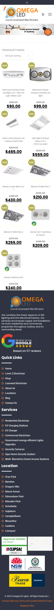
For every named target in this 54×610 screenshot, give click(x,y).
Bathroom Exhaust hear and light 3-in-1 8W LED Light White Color (13, 93)
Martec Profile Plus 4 (13, 232)
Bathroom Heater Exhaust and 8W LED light (40, 93)
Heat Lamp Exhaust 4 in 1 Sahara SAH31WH (13, 139)
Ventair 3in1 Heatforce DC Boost (40, 233)
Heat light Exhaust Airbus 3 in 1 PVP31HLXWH (40, 141)
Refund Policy (45, 601)
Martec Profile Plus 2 (40, 186)
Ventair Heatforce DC (13, 277)
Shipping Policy (27, 605)
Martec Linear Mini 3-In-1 (13, 188)
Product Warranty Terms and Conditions (20, 601)
